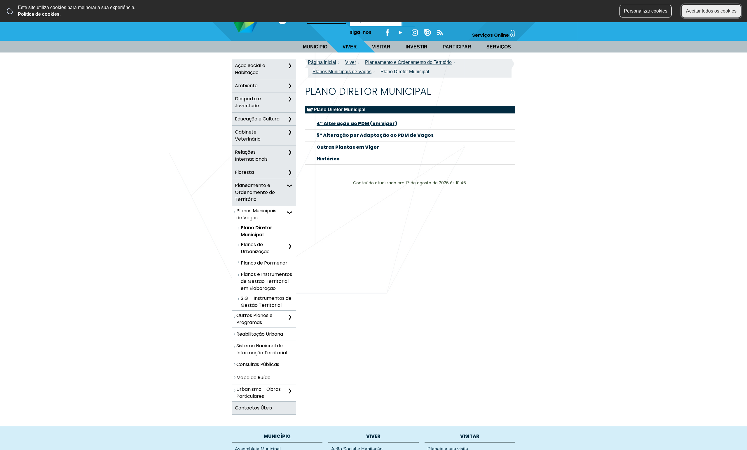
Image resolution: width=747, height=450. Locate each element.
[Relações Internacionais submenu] (289, 152)
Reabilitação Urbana (259, 334)
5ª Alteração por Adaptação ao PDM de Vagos (375, 135)
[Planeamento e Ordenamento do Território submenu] (289, 185)
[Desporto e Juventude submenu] (289, 98)
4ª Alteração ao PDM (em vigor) (357, 123)
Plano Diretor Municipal (256, 231)
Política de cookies (39, 14)
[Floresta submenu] (289, 172)
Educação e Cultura (257, 118)
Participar (457, 46)
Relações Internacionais (251, 155)
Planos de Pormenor (264, 263)
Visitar (381, 46)
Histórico (328, 158)
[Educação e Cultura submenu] (289, 119)
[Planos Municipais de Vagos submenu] (289, 212)
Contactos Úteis (253, 408)
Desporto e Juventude (248, 102)
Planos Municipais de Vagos (256, 214)
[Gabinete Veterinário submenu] (289, 132)
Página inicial (322, 62)
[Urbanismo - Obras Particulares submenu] (289, 390)
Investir (416, 46)
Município (315, 46)
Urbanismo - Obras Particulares (258, 393)
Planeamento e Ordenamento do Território (255, 192)
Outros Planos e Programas (254, 319)
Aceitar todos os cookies (711, 10)
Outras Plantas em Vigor (348, 147)
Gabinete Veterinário (248, 135)
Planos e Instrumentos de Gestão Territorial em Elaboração (266, 281)
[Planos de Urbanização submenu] (289, 246)
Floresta (244, 172)
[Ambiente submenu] (289, 85)
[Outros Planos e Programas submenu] (289, 317)
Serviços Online (490, 35)
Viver (350, 46)
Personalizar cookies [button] (645, 10)
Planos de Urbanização (255, 248)
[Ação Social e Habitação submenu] (289, 65)
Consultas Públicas (257, 364)
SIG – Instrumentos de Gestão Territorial (266, 302)
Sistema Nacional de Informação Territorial (261, 349)
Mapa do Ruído (253, 377)
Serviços (498, 46)
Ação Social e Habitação (250, 69)
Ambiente (246, 85)
